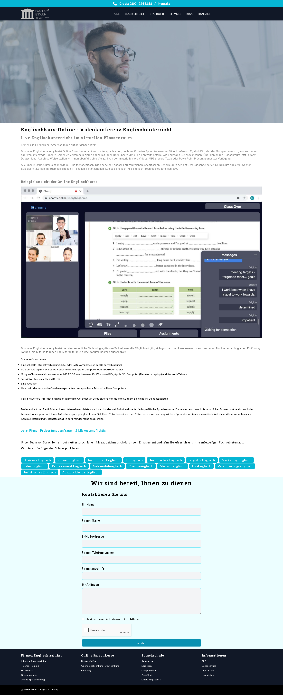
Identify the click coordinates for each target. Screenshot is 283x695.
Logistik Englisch (202, 460)
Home (116, 13)
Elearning (86, 670)
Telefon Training (30, 665)
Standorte (157, 13)
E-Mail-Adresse (93, 536)
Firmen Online (88, 661)
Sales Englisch (34, 466)
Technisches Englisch (165, 460)
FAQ (204, 661)
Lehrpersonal (149, 670)
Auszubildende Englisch (80, 472)
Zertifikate (147, 675)
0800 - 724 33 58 (141, 3)
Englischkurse (135, 13)
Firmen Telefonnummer (98, 552)
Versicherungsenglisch (235, 466)
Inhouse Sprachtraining (34, 661)
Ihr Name (88, 504)
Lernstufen (208, 675)
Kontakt (164, 3)
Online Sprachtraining (33, 679)
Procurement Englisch (69, 466)
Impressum (208, 670)
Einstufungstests (151, 679)
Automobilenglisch (107, 466)
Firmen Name (91, 520)
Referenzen (148, 661)
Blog (190, 13)
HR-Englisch (201, 466)
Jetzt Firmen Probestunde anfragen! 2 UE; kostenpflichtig (63, 430)
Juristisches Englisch (40, 472)
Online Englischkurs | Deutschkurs (100, 665)
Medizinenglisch (172, 466)
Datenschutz (209, 665)
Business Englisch (37, 460)
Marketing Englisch (236, 460)
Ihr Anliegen (90, 584)
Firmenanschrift (93, 568)
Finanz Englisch (69, 460)
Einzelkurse (27, 670)
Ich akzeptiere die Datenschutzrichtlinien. (113, 619)
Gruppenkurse (29, 675)
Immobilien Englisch (103, 460)
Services (175, 13)
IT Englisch (134, 460)
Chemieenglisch (141, 466)
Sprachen (147, 665)
